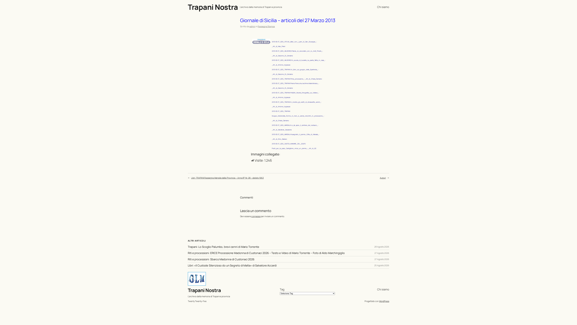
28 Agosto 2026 (381, 246)
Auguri (383, 177)
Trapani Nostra (213, 7)
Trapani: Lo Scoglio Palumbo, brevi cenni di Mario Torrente (223, 246)
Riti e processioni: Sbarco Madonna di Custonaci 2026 (221, 259)
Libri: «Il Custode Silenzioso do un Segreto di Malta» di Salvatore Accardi (232, 265)
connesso (255, 216)
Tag (282, 289)
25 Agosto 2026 (381, 265)
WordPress (384, 301)
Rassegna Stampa (266, 26)
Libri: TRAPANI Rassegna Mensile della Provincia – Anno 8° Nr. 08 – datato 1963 (227, 177)
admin (252, 26)
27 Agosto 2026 (381, 253)
